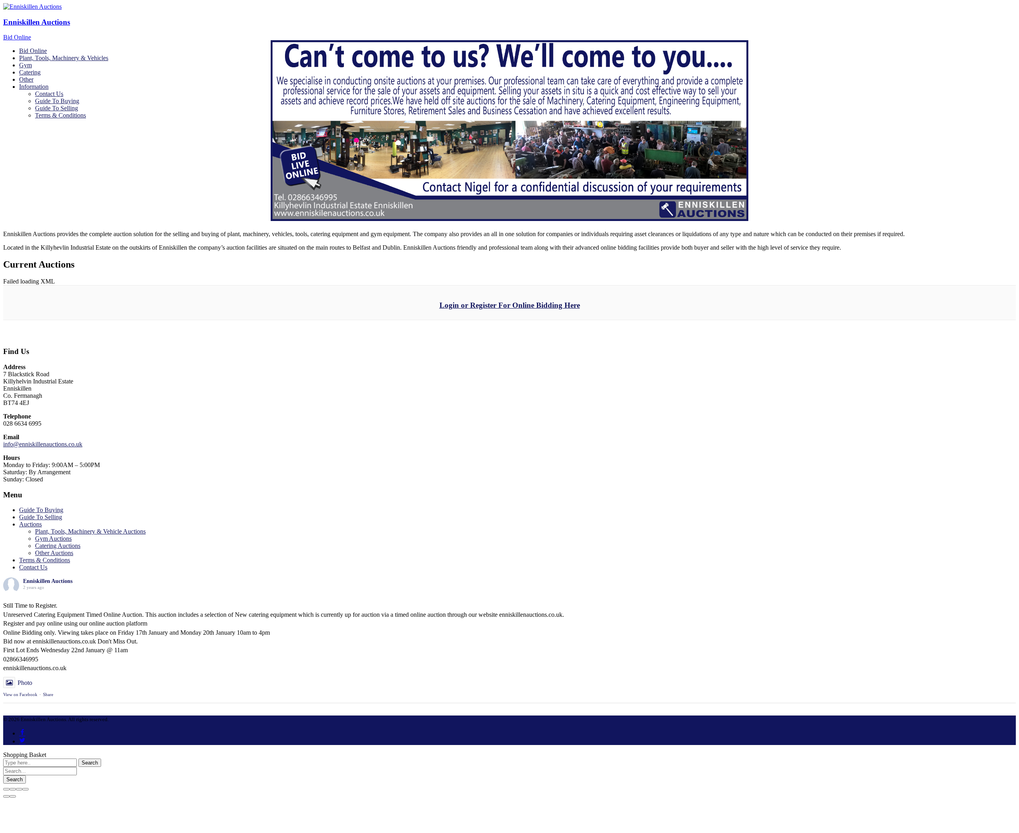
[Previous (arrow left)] (6, 796)
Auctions (30, 524)
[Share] (13, 789)
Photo (25, 682)
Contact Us (33, 567)
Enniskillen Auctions (36, 22)
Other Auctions (54, 552)
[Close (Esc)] (6, 789)
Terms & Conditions (44, 560)
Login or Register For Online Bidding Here (509, 305)
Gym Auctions (53, 538)
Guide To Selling (40, 517)
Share (48, 694)
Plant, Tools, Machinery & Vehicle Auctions (90, 531)
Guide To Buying (41, 509)
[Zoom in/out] (25, 789)
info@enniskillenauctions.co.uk (42, 444)
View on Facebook (20, 694)
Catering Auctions (57, 545)
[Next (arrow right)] (13, 796)
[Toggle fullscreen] (19, 789)
